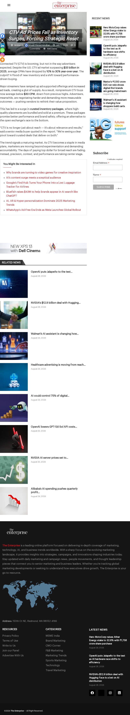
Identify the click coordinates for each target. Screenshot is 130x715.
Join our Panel (10, 650)
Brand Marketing (55, 640)
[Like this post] (20, 234)
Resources (9, 629)
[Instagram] (2, 55)
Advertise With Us (13, 655)
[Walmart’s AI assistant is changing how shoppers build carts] (14, 346)
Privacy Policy (10, 636)
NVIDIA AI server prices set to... (49, 458)
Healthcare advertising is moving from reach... (58, 365)
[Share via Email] (50, 234)
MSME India (53, 636)
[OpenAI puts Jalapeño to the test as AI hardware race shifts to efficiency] (14, 284)
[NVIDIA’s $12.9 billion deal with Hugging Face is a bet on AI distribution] (14, 315)
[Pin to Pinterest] (43, 234)
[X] (2, 40)
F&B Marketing (54, 650)
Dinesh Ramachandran (39, 45)
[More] (2, 59)
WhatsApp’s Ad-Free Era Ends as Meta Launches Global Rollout (43, 210)
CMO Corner (53, 645)
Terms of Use (10, 640)
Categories (53, 629)
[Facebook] (2, 36)
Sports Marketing (56, 660)
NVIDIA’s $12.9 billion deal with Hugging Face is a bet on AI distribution (106, 677)
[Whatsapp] (2, 50)
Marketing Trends (56, 655)
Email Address (101, 162)
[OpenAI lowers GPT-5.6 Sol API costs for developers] (14, 439)
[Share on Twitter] (35, 234)
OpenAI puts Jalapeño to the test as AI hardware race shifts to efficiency (107, 659)
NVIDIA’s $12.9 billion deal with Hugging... (56, 303)
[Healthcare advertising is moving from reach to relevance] (14, 377)
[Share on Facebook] (27, 234)
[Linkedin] (2, 45)
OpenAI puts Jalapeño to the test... (51, 272)
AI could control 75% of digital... (50, 396)
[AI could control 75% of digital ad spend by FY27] (14, 408)
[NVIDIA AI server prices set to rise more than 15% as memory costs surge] (14, 470)
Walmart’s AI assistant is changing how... (55, 334)
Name (97, 174)
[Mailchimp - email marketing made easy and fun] (118, 190)
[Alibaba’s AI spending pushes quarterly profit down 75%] (14, 501)
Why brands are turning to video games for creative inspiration (43, 172)
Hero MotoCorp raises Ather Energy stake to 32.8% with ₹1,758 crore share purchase (108, 640)
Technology (53, 665)
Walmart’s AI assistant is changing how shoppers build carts (115, 103)
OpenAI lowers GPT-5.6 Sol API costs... (54, 427)
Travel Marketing (55, 670)
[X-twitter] (101, 693)
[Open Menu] (8, 5)
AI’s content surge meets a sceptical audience (33, 177)
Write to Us (9, 645)
